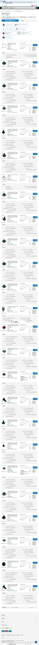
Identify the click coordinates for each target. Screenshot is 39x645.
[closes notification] (38, 1)
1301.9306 (3, 129)
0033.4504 (3, 306)
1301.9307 (3, 419)
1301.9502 (3, 584)
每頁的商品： (4, 607)
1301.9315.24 (4, 371)
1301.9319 (3, 60)
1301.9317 (3, 283)
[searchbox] (19, 8)
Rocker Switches (8, 37)
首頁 (2, 11)
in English (3, 637)
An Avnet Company (5, 640)
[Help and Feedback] (36, 642)
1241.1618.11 (3, 105)
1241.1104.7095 (4, 348)
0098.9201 (3, 174)
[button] (2, 5)
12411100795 (3, 537)
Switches (12, 11)
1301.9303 (3, 514)
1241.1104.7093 (4, 324)
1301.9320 (3, 238)
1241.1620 (3, 491)
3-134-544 (3, 43)
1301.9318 (3, 215)
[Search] (36, 8)
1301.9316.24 (4, 465)
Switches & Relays (7, 11)
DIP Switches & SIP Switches (22, 24)
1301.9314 (3, 83)
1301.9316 (3, 152)
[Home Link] (6, 5)
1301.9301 (3, 442)
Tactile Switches (8, 24)
